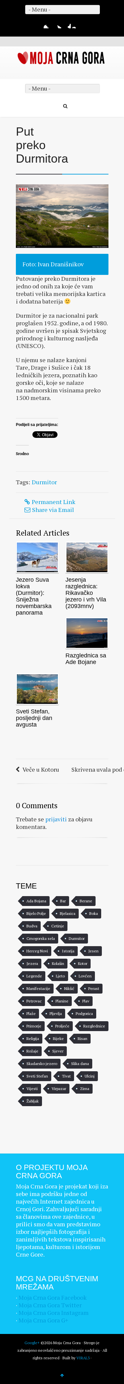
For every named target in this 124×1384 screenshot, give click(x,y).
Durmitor (44, 482)
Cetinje (57, 925)
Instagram (76, 24)
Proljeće (62, 1026)
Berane (86, 900)
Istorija (68, 950)
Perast (93, 988)
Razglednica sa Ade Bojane (85, 658)
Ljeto (60, 975)
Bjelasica (67, 913)
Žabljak (32, 1101)
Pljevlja (56, 1013)
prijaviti (56, 819)
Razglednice (94, 1026)
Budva (31, 925)
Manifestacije (38, 988)
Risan (82, 1038)
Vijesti (32, 1088)
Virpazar (59, 1088)
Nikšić (69, 988)
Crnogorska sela (40, 938)
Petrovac (34, 1000)
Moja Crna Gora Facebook (53, 1297)
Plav (85, 1000)
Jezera (32, 963)
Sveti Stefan (37, 1076)
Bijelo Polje (36, 913)
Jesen (93, 950)
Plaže (31, 1013)
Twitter (57, 24)
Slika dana (80, 1063)
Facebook (48, 24)
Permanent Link (53, 502)
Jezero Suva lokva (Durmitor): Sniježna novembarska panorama (34, 596)
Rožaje (32, 1051)
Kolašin (58, 963)
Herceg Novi (37, 950)
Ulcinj (90, 1076)
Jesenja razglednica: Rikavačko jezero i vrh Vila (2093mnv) (85, 592)
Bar (63, 900)
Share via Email (53, 510)
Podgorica (84, 1013)
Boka (93, 913)
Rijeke (58, 1038)
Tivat (66, 1076)
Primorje (33, 1026)
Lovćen (85, 975)
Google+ (67, 24)
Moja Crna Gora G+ (43, 1320)
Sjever (57, 1051)
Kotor (82, 963)
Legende (34, 975)
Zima (84, 1088)
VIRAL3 (83, 1357)
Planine (62, 1000)
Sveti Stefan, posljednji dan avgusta (34, 718)
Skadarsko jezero (41, 1063)
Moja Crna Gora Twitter (50, 1305)
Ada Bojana (36, 900)
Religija (32, 1038)
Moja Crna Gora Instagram (54, 1313)
